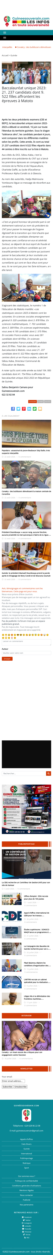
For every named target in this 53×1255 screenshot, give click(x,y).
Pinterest (27, 1232)
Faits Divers (26, 1144)
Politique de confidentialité (26, 1181)
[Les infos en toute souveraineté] (26, 21)
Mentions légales (26, 1190)
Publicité (26, 1200)
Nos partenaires (26, 1204)
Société (47, 401)
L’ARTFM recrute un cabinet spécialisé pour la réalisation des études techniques (36, 982)
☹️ (15, 634)
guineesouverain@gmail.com (29, 1130)
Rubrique (26, 1163)
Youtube (27, 1229)
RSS (27, 1237)
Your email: (7, 1076)
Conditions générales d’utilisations (26, 1185)
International (26, 1153)
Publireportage (26, 1158)
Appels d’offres (26, 1139)
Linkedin (27, 1226)
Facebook (28, 1217)
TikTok (27, 1235)
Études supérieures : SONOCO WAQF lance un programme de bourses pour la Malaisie (36, 932)
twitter (28, 1220)
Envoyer (7, 659)
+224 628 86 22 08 (32, 1125)
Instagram (28, 1223)
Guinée (13, 55)
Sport (26, 1167)
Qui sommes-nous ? (26, 1176)
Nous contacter (26, 1195)
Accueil (5, 55)
